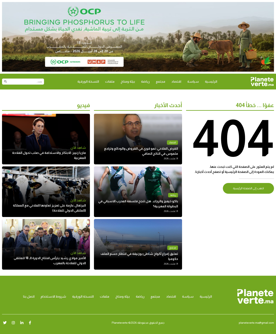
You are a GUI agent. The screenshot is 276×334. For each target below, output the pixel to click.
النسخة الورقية (88, 81)
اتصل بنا (29, 296)
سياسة (193, 81)
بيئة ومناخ (128, 81)
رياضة (145, 81)
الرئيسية (211, 81)
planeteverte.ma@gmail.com (256, 322)
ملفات (110, 81)
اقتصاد (176, 81)
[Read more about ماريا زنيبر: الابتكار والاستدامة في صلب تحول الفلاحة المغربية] (46, 139)
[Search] (5, 81)
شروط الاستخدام (53, 296)
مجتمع (160, 81)
